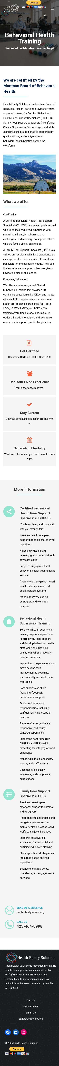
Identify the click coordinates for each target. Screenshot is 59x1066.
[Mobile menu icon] (52, 8)
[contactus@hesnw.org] (36, 910)
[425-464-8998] (36, 924)
